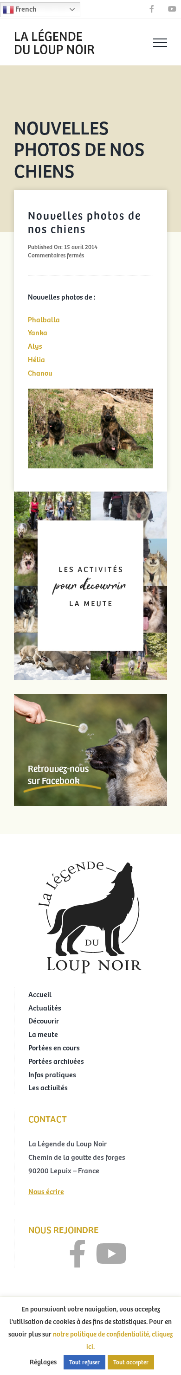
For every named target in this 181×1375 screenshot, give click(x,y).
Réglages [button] (43, 1361)
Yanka (37, 332)
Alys (35, 345)
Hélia (36, 359)
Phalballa (44, 319)
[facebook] (77, 1254)
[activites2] (90, 495)
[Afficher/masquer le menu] (160, 42)
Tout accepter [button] (131, 1362)
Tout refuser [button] (84, 1362)
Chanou (40, 372)
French (25, 8)
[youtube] (111, 1254)
